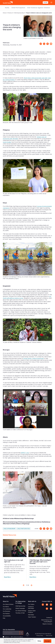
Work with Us (32, 601)
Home (7, 7)
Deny (39, 641)
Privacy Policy (40, 635)
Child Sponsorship (9, 528)
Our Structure (6, 611)
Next (31, 585)
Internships (31, 614)
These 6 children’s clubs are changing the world (39, 13)
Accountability (7, 616)
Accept (47, 641)
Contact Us (49, 617)
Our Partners (6, 613)
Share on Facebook (47, 44)
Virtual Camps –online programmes (33, 358)
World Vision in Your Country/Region (46, 620)
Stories (10, 13)
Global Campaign (20, 608)
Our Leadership (7, 609)
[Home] (8, 3)
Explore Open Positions (32, 611)
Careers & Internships (31, 607)
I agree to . (14, 637)
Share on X (44, 44)
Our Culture (31, 604)
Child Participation (18, 7)
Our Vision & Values (8, 604)
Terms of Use (49, 635)
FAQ (4, 618)
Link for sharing (41, 44)
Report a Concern (47, 624)
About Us (6, 601)
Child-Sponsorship (19, 13)
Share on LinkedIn (51, 44)
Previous (24, 585)
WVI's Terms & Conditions (17, 636)
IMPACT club (25, 452)
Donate (45, 2)
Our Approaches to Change (20, 602)
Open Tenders (32, 617)
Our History (6, 606)
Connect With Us (47, 601)
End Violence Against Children (39, 7)
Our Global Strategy (20, 610)
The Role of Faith (20, 613)
